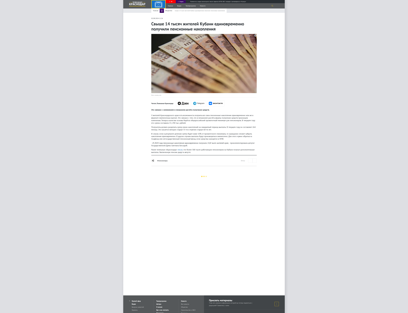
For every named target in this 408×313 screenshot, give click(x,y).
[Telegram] (198, 103)
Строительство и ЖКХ (188, 310)
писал (180, 149)
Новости (202, 6)
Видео (179, 6)
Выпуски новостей (138, 307)
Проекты (134, 310)
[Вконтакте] (215, 103)
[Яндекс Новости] (183, 103)
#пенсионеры (162, 161)
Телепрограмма (191, 6)
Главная (170, 6)
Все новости (185, 304)
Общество (184, 307)
